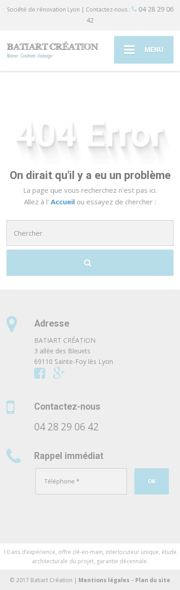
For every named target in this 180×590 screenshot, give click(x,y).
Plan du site (152, 580)
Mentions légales (104, 580)
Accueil (64, 201)
